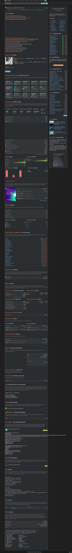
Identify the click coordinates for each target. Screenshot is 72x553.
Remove (53, 145)
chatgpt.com (53, 27)
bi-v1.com (7, 248)
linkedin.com (62, 26)
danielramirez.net (52, 53)
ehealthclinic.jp (8, 241)
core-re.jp (7, 252)
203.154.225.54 (52, 113)
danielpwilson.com (52, 42)
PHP (7, 89)
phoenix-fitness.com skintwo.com (56, 85)
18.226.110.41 (52, 104)
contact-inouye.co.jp (9, 256)
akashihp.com (7, 261)
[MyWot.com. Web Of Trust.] (6, 412)
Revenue (9, 283)
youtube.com (62, 20)
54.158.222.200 (52, 96)
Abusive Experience (12, 334)
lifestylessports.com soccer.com (56, 79)
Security (16, 93)
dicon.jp (6, 254)
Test (46, 465)
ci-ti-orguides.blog (53, 39)
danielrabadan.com (53, 50)
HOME (13, 0)
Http (8, 469)
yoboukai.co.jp (8, 242)
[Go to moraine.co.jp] (23, 7)
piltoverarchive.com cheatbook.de (56, 87)
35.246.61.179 (52, 100)
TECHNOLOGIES (42, 0)
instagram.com (63, 22)
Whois (9, 512)
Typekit (25, 88)
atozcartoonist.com (53, 35)
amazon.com (62, 23)
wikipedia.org (53, 29)
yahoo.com (62, 27)
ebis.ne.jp (7, 239)
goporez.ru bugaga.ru (54, 81)
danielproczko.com (53, 46)
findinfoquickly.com (8, 250)
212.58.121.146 (52, 108)
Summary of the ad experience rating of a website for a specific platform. (18, 320)
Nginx (33, 83)
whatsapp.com (63, 30)
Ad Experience (11, 318)
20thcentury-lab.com (9, 265)
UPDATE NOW (58, 10)
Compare (43, 3)
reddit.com (62, 25)
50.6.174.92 (51, 97)
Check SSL (45, 430)
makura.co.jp (7, 245)
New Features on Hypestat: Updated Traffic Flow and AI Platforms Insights (59, 128)
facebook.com (54, 22)
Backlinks (9, 205)
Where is (13, 348)
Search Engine (11, 269)
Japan (30, 171)
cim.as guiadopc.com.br (54, 83)
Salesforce (17, 88)
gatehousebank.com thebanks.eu (56, 89)
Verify (11, 457)
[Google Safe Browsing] (5, 408)
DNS (8, 500)
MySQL (25, 83)
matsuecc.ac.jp (8, 259)
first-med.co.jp (8, 257)
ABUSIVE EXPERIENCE (36, 0)
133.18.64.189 (24, 48)
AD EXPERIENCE (31, 0)
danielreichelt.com (52, 54)
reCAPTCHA (17, 95)
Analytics (8, 81)
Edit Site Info (7, 71)
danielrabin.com (52, 47)
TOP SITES (16, 0)
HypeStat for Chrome (59, 65)
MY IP (45, 0)
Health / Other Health (9, 67)
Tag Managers (17, 81)
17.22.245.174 (52, 94)
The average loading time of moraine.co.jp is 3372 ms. (14, 377)
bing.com (53, 26)
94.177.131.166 (52, 112)
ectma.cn (51, 43)
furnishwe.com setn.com (54, 88)
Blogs (41, 87)
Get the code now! (58, 155)
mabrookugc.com (52, 49)
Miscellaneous (43, 93)
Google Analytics (10, 83)
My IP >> (65, 115)
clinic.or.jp (7, 253)
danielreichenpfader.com (54, 38)
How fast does (14, 375)
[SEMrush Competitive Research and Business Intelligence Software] (10, 181)
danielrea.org (51, 41)
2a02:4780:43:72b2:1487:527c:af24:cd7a (57, 109)
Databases (25, 81)
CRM (15, 87)
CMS (32, 87)
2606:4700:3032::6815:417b (54, 102)
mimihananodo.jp (8, 243)
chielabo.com (7, 260)
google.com (53, 20)
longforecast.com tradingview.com (56, 80)
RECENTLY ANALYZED (21, 0)
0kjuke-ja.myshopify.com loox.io (56, 77)
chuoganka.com (8, 249)
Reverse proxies (43, 81)
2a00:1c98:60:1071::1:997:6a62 (55, 110)
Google (11, 402)
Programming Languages (8, 88)
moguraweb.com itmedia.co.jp (55, 71)
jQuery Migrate (9, 97)
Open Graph (43, 95)
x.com (52, 23)
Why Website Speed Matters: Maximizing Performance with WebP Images (59, 123)
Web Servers (34, 81)
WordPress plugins (33, 94)
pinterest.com (54, 30)
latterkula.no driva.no (53, 75)
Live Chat (25, 93)
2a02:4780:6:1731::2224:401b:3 (55, 105)
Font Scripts (25, 87)
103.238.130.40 (52, 98)
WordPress (34, 88)
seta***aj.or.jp (8, 264)
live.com (61, 29)
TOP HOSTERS (26, 0)
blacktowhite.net (52, 45)
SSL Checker (15, 422)
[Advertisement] (26, 29)
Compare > (45, 239)
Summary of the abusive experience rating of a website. (15, 336)
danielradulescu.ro (52, 37)
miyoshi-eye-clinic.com (9, 263)
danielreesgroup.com (53, 51)
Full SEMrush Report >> (43, 200)
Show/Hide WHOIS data (56, 143)
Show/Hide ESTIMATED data (57, 139)
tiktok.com (53, 25)
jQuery (8, 96)
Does (15, 384)
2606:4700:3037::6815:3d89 (54, 101)
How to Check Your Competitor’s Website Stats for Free (60, 132)
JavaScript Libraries (8, 94)
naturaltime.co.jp (8, 246)
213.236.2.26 (51, 106)
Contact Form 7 (35, 96)
